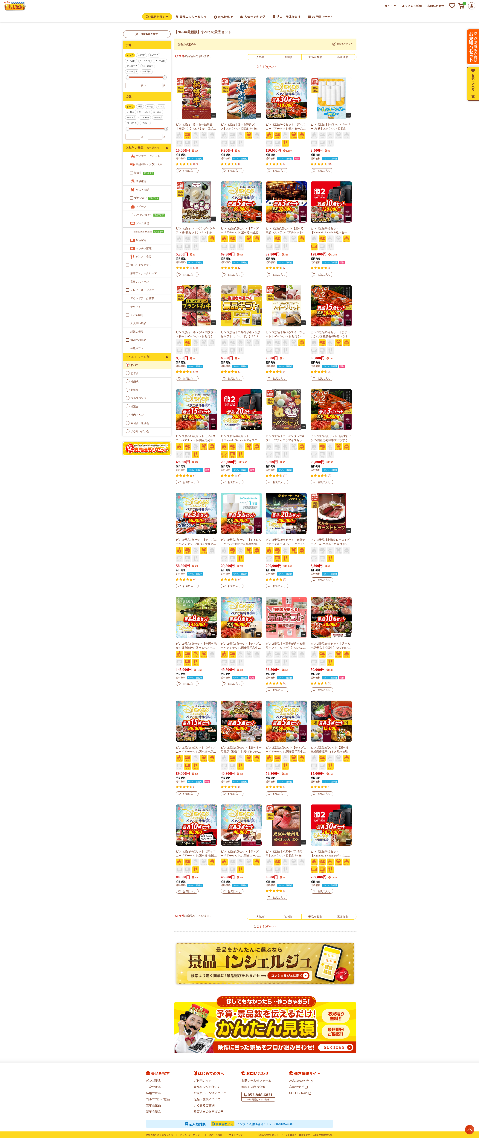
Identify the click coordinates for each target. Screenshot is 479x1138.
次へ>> (271, 67)
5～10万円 (145, 61)
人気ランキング (254, 16)
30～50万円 (132, 71)
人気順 (260, 57)
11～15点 (143, 112)
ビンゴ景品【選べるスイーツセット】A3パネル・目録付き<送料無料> (285, 336)
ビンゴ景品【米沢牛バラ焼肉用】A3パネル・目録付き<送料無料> (285, 855)
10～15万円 (160, 61)
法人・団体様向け (288, 16)
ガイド (389, 6)
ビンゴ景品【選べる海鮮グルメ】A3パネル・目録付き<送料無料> (240, 128)
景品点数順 (315, 57)
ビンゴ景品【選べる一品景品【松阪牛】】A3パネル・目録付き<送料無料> (196, 128)
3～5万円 (131, 61)
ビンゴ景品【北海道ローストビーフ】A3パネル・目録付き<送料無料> (330, 544)
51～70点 (158, 117)
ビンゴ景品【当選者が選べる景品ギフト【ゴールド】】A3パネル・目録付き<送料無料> (241, 336)
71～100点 (132, 123)
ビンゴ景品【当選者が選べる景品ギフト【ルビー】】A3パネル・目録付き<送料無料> (285, 647)
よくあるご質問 (412, 6)
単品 (140, 106)
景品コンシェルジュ (193, 16)
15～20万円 (132, 66)
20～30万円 (147, 66)
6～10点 (130, 112)
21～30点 (131, 117)
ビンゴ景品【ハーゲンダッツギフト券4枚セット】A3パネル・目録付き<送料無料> (195, 232)
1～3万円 (154, 55)
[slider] (127, 77)
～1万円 (141, 55)
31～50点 (144, 117)
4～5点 (161, 106)
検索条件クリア (149, 34)
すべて (130, 55)
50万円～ (146, 71)
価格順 (288, 57)
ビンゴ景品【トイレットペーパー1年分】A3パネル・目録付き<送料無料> (331, 128)
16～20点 (157, 112)
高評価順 (342, 57)
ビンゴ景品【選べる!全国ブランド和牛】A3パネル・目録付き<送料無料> (196, 336)
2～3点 (150, 106)
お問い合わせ (435, 6)
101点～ (145, 123)
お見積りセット (322, 16)
